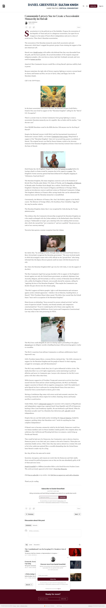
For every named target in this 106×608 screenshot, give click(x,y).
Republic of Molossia (74, 183)
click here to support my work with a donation (65, 475)
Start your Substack (49, 606)
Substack (90, 606)
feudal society (38, 52)
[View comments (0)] (30, 27)
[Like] (26, 27)
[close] (68, 557)
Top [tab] (26, 544)
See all (28, 584)
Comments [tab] (28, 525)
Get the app (59, 606)
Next (76, 514)
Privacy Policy (65, 584)
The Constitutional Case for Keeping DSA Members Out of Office (45, 550)
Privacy (14, 606)
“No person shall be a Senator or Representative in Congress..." (41, 553)
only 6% (67, 411)
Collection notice (23, 606)
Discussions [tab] (37, 544)
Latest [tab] (30, 544)
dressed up (28, 345)
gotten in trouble (66, 169)
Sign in (101, 6)
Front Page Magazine (60, 469)
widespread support (45, 404)
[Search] (83, 6)
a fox (75, 343)
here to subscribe (33, 475)
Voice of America (65, 418)
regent (70, 171)
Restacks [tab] (35, 525)
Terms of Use (60, 582)
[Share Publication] (86, 6)
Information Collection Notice (52, 584)
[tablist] (31, 525)
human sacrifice (35, 59)
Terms (18, 606)
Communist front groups (59, 137)
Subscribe (93, 6)
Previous (30, 514)
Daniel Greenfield (32, 22)
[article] (53, 553)
